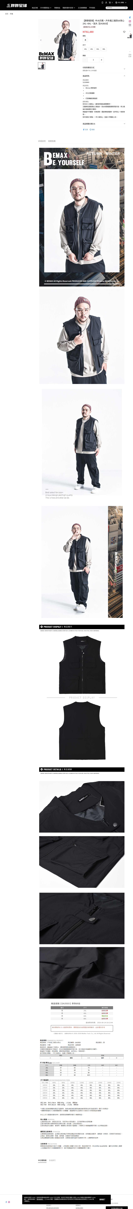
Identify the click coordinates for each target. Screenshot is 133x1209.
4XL (91, 49)
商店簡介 (48, 1205)
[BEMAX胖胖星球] (16, 5)
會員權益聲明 (79, 1208)
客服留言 (78, 1205)
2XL (85, 49)
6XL (98, 49)
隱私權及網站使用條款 (52, 1208)
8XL (104, 49)
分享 (86, 129)
